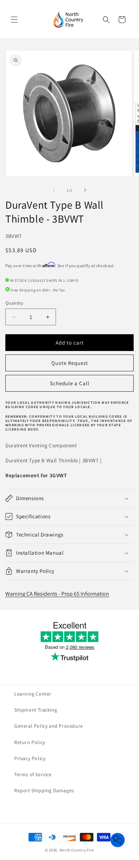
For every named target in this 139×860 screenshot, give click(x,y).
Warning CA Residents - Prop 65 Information (57, 593)
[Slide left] (54, 190)
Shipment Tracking (35, 710)
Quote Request (69, 363)
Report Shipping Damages (44, 790)
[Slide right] (85, 190)
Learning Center (32, 694)
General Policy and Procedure (48, 726)
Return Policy (29, 742)
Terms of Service (33, 774)
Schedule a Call (69, 383)
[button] (14, 19)
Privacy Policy (29, 758)
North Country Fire (77, 850)
